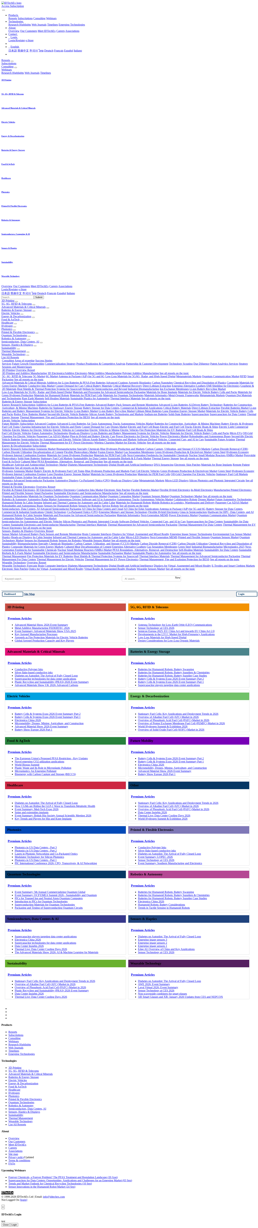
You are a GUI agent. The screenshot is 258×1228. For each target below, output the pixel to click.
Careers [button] (53, 286)
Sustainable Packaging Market (115, 553)
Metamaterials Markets (188, 376)
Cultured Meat (29, 461)
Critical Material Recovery (127, 385)
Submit (38, 297)
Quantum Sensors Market (155, 496)
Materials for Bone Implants (161, 392)
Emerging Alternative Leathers (189, 385)
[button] (13, 15)
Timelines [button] (45, 72)
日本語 (12, 50)
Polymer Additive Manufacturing (140, 373)
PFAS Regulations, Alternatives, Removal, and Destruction (70, 461)
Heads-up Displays (79, 433)
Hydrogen (7, 325)
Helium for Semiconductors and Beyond (104, 388)
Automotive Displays (66, 480)
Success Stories (43, 360)
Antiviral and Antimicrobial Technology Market (40, 464)
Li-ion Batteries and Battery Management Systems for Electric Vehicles (130, 433)
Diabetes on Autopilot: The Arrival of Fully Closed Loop (46, 675)
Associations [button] (65, 286)
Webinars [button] (6, 69)
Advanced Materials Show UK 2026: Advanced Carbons (46, 685)
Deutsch (48, 50)
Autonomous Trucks (109, 423)
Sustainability (8, 347)
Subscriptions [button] (8, 63)
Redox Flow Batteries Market (30, 414)
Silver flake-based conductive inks (34, 672)
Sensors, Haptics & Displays (17, 344)
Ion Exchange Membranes (174, 388)
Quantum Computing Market (124, 496)
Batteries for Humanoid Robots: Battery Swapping (166, 669)
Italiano (78, 50)
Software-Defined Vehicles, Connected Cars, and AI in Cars (170, 439)
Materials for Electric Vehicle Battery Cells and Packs (207, 392)
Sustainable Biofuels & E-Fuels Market (129, 458)
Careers (60, 30)
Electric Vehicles (10, 313)
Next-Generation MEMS (154, 515)
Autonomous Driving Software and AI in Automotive (86, 499)
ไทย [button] (34, 293)
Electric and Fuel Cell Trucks (176, 426)
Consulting (39, 18)
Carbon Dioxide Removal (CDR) (229, 448)
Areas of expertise (25, 360)
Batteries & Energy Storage (16, 310)
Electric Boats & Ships (205, 426)
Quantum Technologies (14, 335)
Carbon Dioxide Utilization (17, 452)
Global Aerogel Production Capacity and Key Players (44, 640)
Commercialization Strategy (60, 363)
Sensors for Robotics (89, 505)
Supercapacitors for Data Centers (228, 414)
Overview (13, 30)
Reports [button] (5, 60)
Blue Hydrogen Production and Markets (122, 448)
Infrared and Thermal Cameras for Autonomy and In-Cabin (75, 502)
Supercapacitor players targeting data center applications (169, 685)
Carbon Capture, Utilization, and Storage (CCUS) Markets (177, 448)
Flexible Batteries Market (235, 407)
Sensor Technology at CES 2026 (156, 627)
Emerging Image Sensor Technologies (191, 534)
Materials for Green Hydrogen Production (70, 455)
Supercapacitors (200, 414)
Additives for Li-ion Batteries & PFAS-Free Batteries (76, 382)
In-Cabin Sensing (32, 502)
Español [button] (61, 293)
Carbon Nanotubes (162, 382)
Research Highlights (19, 24)
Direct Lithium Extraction (157, 385)
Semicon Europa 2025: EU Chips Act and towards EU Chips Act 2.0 (176, 631)
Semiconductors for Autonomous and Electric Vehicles (51, 439)
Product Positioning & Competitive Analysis (100, 363)
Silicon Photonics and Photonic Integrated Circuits (217, 480)
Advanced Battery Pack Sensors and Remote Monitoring (126, 404)
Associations (72, 30)
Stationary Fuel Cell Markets (56, 458)
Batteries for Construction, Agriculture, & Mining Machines (187, 423)
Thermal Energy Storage (165, 458)
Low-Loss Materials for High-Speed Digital (162, 637)
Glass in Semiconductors (193, 512)
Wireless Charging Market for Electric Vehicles (120, 442)
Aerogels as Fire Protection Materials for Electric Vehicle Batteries (51, 637)
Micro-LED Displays (176, 480)
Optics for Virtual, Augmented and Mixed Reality (56, 568)
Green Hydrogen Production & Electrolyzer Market (183, 452)
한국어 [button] (26, 293)
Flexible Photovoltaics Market (80, 452)
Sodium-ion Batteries (156, 414)
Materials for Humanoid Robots (51, 395)
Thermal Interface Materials (125, 398)
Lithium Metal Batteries (148, 411)
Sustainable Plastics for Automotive (90, 398)
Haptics (6, 537)
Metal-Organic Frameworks (183, 395)
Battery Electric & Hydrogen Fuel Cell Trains (59, 471)
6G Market (52, 376)
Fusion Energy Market (110, 452)
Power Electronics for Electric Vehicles (137, 436)
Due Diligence (201, 363)
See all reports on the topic (174, 373)
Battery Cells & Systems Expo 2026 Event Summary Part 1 (171, 681)
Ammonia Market (46, 448)
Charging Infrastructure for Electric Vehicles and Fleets (50, 426)
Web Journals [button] (32, 72)
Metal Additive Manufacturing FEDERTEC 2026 (42, 627)
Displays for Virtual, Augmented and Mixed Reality (140, 534)
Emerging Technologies (72, 24)
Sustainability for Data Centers (90, 458)
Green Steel (219, 452)
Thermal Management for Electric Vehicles (60, 559)
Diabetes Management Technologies (88, 464)
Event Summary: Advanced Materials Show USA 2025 (45, 631)
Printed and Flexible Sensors (18, 493)
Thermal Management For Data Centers (200, 524)
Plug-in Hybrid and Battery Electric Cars (92, 436)
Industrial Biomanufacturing (143, 388)
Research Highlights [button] (12, 72)
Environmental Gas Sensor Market (232, 534)
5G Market (39, 376)
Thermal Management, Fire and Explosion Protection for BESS (55, 417)
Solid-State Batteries (179, 414)
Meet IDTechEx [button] (40, 286)
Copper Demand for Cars (69, 385)
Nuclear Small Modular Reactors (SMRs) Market (216, 455)
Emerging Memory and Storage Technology (123, 512)
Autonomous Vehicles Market (137, 423)
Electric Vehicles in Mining (105, 430)
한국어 (33, 50)
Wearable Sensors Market (96, 540)
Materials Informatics (156, 395)
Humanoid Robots (12, 502)
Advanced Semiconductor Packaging (33, 480)
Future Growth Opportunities (28, 363)
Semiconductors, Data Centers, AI (20, 341)
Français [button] (51, 293)
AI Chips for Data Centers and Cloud (102, 508)
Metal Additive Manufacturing (105, 373)
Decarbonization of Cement (48, 452)
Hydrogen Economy (237, 452)
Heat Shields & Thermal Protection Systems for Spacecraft (49, 388)
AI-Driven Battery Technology (205, 404)
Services (6, 363)
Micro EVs (236, 433)
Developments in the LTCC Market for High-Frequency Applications (176, 634)
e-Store (30, 40)
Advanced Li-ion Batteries (173, 404)
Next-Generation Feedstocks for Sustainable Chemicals (157, 455)
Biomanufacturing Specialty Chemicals (78, 448)
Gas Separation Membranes (139, 452)
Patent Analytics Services (224, 363)
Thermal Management (13, 351)
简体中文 (23, 50)
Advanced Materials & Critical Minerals (23, 306)
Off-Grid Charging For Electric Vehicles (193, 474)
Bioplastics (145, 382)
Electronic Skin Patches (187, 464)
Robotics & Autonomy (14, 338)
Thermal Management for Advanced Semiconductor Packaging (142, 524)
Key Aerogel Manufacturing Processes (36, 634)
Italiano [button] (71, 293)
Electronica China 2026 (28, 720)
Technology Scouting (181, 363)
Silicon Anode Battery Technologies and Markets (116, 414)
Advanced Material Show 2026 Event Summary (41, 624)
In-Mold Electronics (202, 489)
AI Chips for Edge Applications (141, 508)
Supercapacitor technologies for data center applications (45, 678)
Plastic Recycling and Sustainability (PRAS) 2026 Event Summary (52, 681)
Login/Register (16, 40)
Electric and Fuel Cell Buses (143, 426)
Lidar (135, 480)
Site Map (29, 594)
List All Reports (10, 357)
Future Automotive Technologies (50, 433)
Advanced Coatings (117, 382)
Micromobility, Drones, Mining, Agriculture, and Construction (49, 723)
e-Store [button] (23, 289)
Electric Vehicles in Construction (71, 430)
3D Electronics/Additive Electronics (67, 373)
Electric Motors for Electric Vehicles (32, 430)
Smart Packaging (43, 493)
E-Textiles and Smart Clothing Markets (233, 565)
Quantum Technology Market (186, 496)
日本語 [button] (5, 293)
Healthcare (7, 322)
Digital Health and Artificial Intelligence (131, 464)
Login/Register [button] (9, 289)
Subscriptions (25, 18)
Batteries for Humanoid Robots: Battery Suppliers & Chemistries (174, 672)
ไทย (41, 50)
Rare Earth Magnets (33, 398)
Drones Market (119, 426)
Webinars (51, 18)
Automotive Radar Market (42, 499)
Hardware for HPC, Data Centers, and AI (231, 512)
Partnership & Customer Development (147, 363)
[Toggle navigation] (3, 10)
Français (58, 50)
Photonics (6, 329)
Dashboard (10, 594)
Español (68, 50)
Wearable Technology (13, 354)
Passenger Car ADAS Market (53, 436)
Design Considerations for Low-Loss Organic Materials (169, 640)
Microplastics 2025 (233, 546)
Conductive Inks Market (41, 385)
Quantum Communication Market (220, 376)
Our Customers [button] (21, 286)
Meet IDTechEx (47, 30)
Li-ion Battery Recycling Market (208, 388)
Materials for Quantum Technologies (123, 395)
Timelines (52, 24)
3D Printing (7, 300)
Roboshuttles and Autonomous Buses (210, 436)
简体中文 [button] (16, 293)
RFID (243, 376)
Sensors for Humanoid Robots (61, 505)
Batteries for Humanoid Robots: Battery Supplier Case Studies (172, 675)
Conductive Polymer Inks (29, 669)
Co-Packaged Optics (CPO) (94, 480)
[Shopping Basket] (1, 9)
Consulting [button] (7, 66)
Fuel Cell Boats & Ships (199, 430)
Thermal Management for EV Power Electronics (67, 442)
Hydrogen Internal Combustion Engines (24, 455)
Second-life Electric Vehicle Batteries (67, 414)
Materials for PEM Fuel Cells (86, 395)
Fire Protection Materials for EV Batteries (162, 430)
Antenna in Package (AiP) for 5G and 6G (81, 376)
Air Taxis (92, 423)
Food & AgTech (10, 319)
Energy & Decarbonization (16, 316)
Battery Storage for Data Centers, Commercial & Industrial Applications (123, 407)
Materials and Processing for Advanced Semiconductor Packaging (109, 392)
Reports (12, 18)
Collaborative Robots (185, 499)
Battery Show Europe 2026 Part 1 (33, 729)
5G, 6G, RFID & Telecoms (16, 303)
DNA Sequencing (164, 464)
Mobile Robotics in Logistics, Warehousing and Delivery (183, 502)
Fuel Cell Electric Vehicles (16, 433)
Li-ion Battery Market (86, 411)
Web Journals (39, 24)
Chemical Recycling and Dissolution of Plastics (200, 382)
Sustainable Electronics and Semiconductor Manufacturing (86, 493)
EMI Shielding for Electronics (223, 385)
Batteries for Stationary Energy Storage (60, 407)
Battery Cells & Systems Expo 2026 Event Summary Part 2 (171, 678)
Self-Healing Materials (57, 398)
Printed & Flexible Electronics (18, 332)
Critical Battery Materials (98, 385)
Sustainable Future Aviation (219, 439)
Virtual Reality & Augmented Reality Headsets (110, 568)
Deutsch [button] (41, 293)
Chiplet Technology (56, 512)
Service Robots (110, 505)
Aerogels (133, 382)
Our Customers (28, 30)
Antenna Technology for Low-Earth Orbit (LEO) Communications (175, 624)
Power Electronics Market (174, 436)
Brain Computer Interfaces (96, 534)
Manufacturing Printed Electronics (233, 489)
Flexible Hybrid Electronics (175, 489)
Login (241, 594)
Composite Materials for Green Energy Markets (37, 546)
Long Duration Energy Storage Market (183, 411)
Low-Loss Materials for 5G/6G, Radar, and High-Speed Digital (140, 376)
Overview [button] (6, 286)
